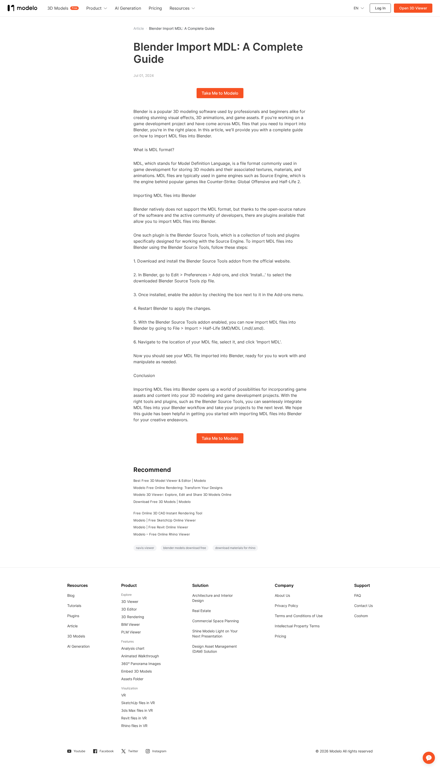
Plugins (73, 616)
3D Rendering (132, 617)
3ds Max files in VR (137, 710)
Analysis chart (132, 648)
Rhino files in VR (134, 725)
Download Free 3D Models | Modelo (162, 502)
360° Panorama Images (141, 663)
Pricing (280, 636)
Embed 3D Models (136, 671)
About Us (282, 595)
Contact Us (363, 605)
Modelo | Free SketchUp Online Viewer (164, 520)
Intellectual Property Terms (297, 626)
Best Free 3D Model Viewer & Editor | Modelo (169, 480)
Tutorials (74, 605)
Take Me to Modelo (220, 93)
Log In (380, 8)
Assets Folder (132, 679)
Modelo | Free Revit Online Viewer (160, 527)
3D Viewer (129, 601)
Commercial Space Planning (215, 621)
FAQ (357, 595)
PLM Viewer (131, 632)
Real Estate (201, 610)
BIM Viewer (130, 624)
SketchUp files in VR (138, 703)
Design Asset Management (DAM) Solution (214, 649)
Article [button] (138, 28)
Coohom (361, 616)
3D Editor (129, 609)
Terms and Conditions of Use (299, 616)
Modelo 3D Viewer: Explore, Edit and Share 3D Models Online (182, 494)
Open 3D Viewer (413, 8)
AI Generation (78, 646)
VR (123, 695)
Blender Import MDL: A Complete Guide (181, 28)
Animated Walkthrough (140, 656)
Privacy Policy (286, 605)
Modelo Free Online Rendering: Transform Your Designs (178, 488)
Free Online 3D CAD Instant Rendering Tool (167, 513)
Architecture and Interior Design (212, 598)
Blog (71, 595)
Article (72, 626)
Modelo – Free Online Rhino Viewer (161, 534)
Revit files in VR (134, 718)
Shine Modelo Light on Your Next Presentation (215, 633)
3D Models (76, 636)
